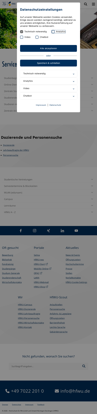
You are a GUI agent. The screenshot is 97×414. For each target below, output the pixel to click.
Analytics (60, 31)
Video (27, 37)
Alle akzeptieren (48, 48)
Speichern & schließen (48, 63)
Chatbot (44, 37)
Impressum (41, 105)
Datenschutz (55, 105)
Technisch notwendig (35, 31)
